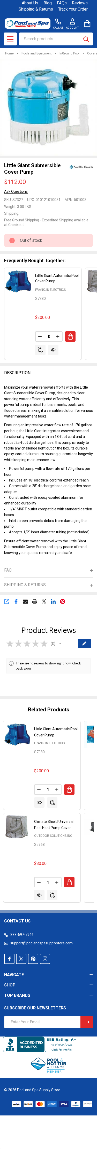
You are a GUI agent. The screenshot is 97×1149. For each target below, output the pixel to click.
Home (9, 53)
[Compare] (40, 350)
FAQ (8, 570)
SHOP (10, 985)
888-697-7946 (22, 935)
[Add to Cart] (70, 336)
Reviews (80, 3)
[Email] (25, 601)
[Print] (34, 601)
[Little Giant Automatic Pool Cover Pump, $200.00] (16, 734)
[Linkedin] (53, 601)
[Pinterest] (62, 601)
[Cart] (87, 23)
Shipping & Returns (36, 9)
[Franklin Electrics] (81, 166)
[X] (44, 601)
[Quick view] (53, 350)
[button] (60, 643)
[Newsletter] (86, 1022)
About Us (30, 3)
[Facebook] (16, 601)
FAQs (62, 3)
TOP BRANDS (17, 995)
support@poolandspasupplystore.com (41, 943)
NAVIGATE (14, 974)
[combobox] (56, 39)
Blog (47, 3)
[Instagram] (45, 959)
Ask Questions (16, 191)
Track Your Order (73, 9)
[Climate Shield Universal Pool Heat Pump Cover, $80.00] (16, 826)
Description (17, 372)
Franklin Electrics (50, 290)
